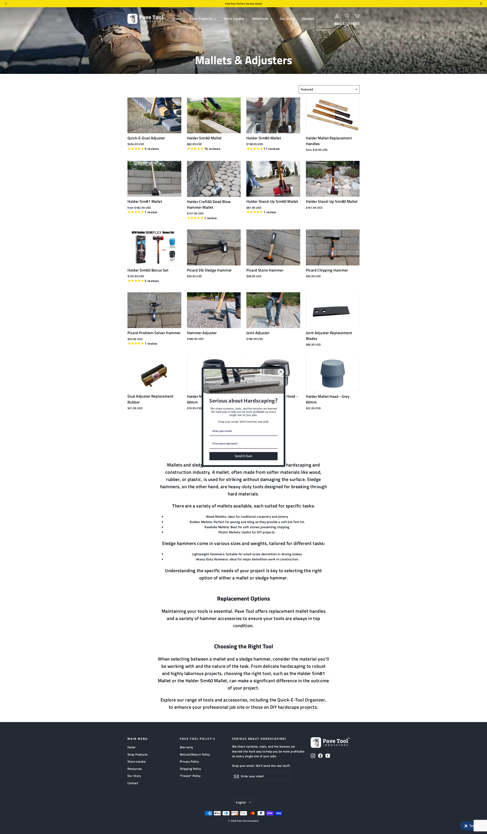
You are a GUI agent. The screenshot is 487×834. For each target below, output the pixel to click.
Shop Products (201, 18)
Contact (308, 18)
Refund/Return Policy (195, 754)
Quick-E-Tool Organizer (300, 699)
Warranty (186, 747)
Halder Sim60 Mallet (205, 680)
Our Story (287, 18)
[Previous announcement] (6, 3)
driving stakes (292, 554)
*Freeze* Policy (190, 775)
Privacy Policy (189, 761)
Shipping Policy (190, 768)
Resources (260, 18)
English (241, 802)
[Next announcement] (481, 3)
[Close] (280, 371)
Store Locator (234, 18)
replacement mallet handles (297, 611)
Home (177, 18)
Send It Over (243, 456)
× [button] (466, 825)
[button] (471, 825)
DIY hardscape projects (293, 707)
